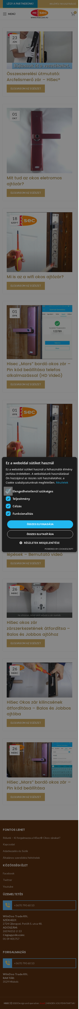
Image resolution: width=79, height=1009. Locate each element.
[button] (39, 543)
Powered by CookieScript (59, 548)
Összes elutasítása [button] (40, 534)
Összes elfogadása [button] (40, 524)
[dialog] (39, 504)
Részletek (62, 482)
